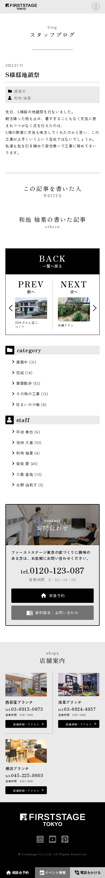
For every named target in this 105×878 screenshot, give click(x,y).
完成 (20, 372)
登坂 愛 (22, 463)
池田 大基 (24, 442)
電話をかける (90, 872)
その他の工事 (28, 393)
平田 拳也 (24, 432)
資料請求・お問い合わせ (57, 612)
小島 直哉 (24, 474)
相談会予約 (20, 872)
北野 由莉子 (26, 485)
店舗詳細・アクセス (26, 724)
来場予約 (57, 595)
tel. (52, 570)
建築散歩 (24, 383)
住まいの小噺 (28, 404)
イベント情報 (55, 872)
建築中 (20, 91)
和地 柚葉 (22, 98)
